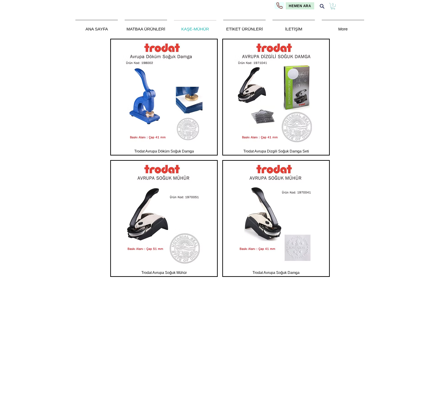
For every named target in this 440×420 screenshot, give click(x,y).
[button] (333, 6)
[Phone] (279, 5)
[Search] (322, 6)
